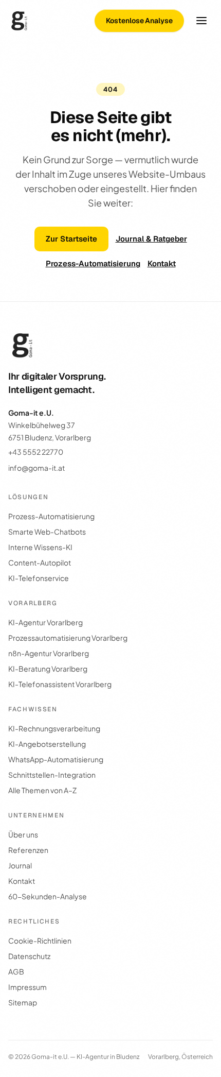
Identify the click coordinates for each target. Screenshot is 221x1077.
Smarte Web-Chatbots (47, 531)
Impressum (27, 986)
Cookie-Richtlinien (39, 940)
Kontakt (162, 263)
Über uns (23, 834)
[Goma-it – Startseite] (19, 20)
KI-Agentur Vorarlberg (45, 622)
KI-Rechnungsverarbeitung (54, 728)
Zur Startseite (71, 239)
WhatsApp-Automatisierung (55, 759)
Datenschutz (29, 956)
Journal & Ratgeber (151, 239)
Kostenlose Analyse (139, 20)
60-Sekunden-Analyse (47, 896)
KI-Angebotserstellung (47, 743)
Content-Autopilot (39, 562)
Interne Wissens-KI (40, 547)
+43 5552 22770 (35, 451)
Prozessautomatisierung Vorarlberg (67, 637)
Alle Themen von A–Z (42, 790)
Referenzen (28, 849)
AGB (16, 971)
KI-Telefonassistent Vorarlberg (60, 684)
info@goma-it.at (36, 467)
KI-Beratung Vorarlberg (47, 668)
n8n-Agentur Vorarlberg (48, 653)
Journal (20, 865)
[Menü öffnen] (201, 20)
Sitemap (22, 1002)
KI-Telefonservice (38, 578)
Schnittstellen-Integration (52, 774)
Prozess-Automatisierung (93, 263)
